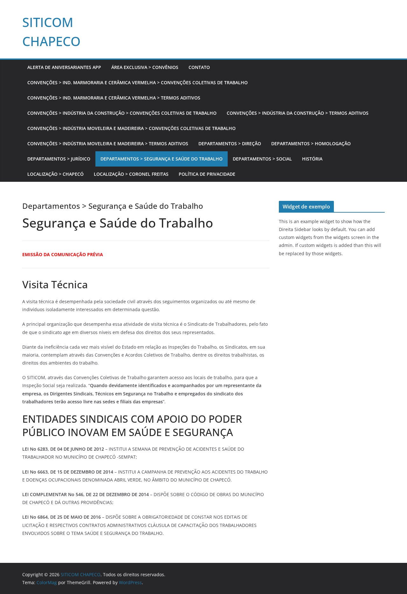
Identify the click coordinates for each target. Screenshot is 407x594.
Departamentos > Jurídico (58, 159)
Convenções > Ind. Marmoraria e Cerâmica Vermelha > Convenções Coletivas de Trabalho (137, 82)
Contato (199, 67)
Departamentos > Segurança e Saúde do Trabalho (161, 159)
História (312, 159)
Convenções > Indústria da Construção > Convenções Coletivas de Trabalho (122, 113)
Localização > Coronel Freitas (131, 174)
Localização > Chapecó (55, 174)
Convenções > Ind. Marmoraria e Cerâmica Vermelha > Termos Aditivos (113, 98)
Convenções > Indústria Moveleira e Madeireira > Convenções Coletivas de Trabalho (131, 128)
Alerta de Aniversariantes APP (64, 67)
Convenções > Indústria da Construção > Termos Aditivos (298, 113)
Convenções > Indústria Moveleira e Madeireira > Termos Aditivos (107, 143)
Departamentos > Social (262, 159)
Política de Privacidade (207, 174)
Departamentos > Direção (229, 143)
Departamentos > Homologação (311, 143)
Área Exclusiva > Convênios (144, 67)
